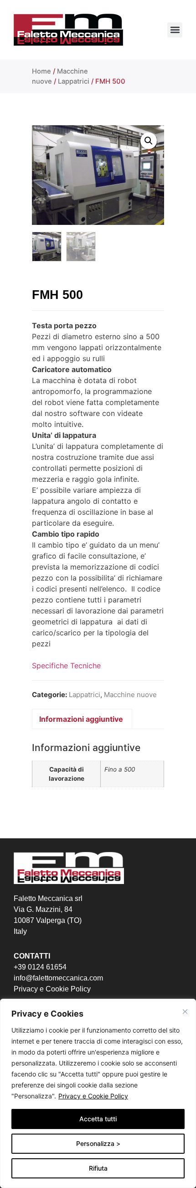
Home (41, 71)
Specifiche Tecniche (66, 665)
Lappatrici (73, 81)
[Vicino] (185, 1012)
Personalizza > (98, 1143)
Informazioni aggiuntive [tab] (81, 719)
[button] (174, 29)
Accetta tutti (98, 1119)
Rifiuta (98, 1168)
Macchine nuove (130, 694)
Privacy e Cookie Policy (93, 1096)
